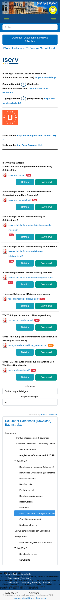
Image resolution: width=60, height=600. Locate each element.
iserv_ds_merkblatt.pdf (19, 200)
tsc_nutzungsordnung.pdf (20, 320)
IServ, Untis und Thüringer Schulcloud (37, 513)
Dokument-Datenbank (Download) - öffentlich (31, 39)
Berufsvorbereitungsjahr (31, 496)
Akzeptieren (11, 593)
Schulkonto (24, 560)
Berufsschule (25, 484)
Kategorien (10, 433)
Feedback (24, 507)
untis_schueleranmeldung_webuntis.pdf (27, 345)
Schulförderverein (28, 554)
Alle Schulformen (27, 449)
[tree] (30, 499)
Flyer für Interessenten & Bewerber (32, 438)
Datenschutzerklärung (23, 598)
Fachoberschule (27, 490)
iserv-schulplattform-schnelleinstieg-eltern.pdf (30, 277)
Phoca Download (49, 414)
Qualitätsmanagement (30, 519)
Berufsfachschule (27, 478)
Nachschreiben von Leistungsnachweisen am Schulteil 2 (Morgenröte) (32, 531)
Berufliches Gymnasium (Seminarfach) (38, 472)
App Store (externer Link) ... (31, 145)
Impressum (41, 598)
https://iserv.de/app (45, 77)
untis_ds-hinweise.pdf (19, 370)
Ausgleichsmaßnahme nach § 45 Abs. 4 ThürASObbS (36, 458)
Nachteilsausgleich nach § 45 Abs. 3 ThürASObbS (34, 545)
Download (46, 182)
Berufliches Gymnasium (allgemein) (36, 467)
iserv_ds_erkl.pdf (16, 175)
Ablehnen (34, 593)
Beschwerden (26, 502)
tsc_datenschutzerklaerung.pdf (23, 299)
